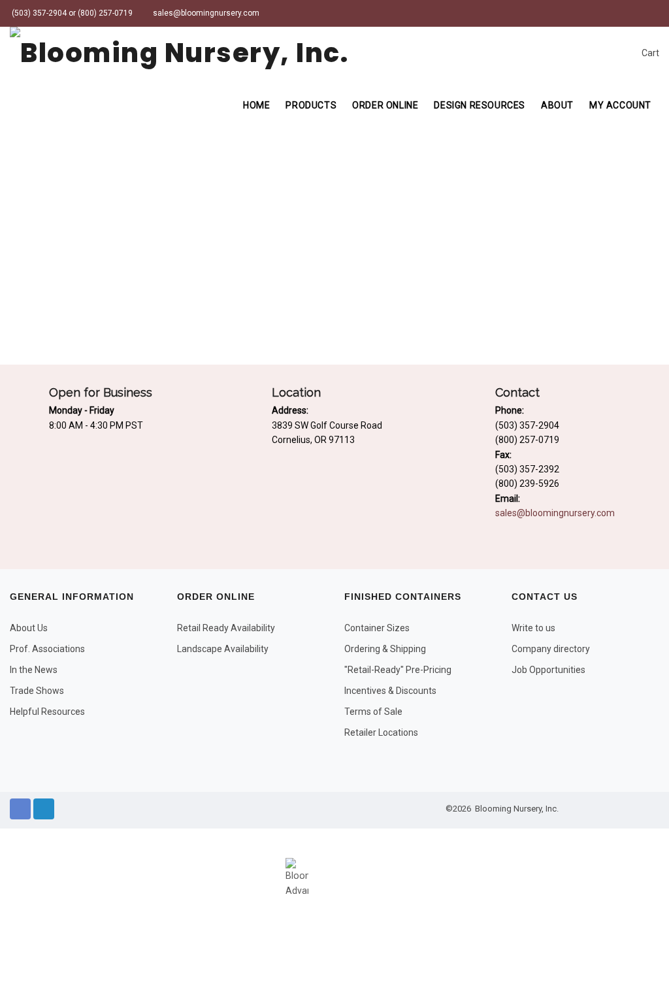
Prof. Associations (47, 649)
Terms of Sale (373, 711)
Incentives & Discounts (390, 690)
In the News (33, 670)
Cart (649, 53)
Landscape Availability (223, 649)
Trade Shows (37, 690)
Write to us (533, 628)
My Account (620, 105)
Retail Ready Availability (226, 628)
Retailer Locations (381, 732)
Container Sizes (377, 628)
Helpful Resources (47, 711)
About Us (29, 628)
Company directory (551, 649)
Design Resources (479, 105)
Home (256, 105)
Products (311, 105)
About (557, 105)
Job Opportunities (548, 670)
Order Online (385, 105)
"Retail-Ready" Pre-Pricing (397, 670)
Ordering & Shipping (385, 649)
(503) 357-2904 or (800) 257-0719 (71, 13)
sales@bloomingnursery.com (205, 13)
